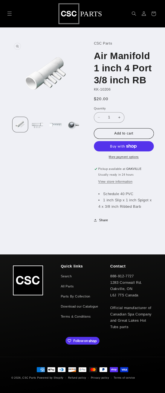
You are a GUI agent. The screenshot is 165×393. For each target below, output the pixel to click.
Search (66, 276)
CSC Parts (29, 378)
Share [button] (103, 220)
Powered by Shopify (50, 378)
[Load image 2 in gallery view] (38, 124)
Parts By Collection (75, 296)
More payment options (124, 156)
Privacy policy (100, 378)
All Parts (67, 286)
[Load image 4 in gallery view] (73, 124)
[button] (9, 14)
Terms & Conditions (76, 316)
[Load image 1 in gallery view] (20, 124)
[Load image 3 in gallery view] (55, 124)
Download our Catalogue (79, 306)
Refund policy (77, 378)
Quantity (100, 108)
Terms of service (124, 378)
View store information (115, 181)
